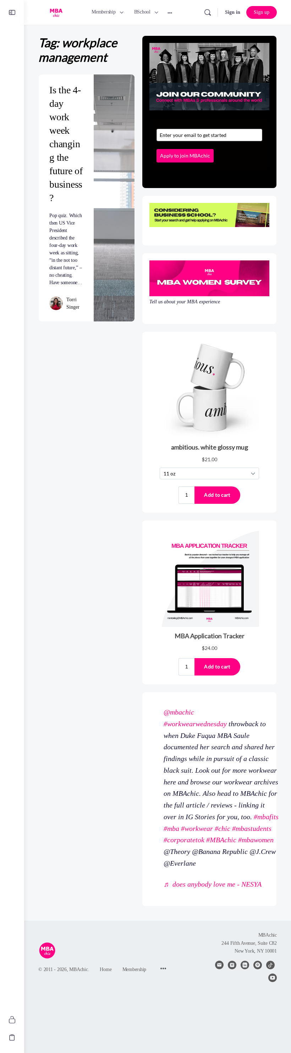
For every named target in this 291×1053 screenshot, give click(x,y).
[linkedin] (245, 965)
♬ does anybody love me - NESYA (213, 884)
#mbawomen (256, 840)
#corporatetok (184, 840)
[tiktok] (270, 965)
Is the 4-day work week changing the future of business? (66, 143)
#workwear (197, 828)
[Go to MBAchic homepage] (56, 11)
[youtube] (272, 978)
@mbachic (179, 712)
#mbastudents (251, 828)
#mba (171, 828)
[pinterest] (257, 965)
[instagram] (232, 965)
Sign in (232, 12)
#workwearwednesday (195, 724)
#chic (222, 828)
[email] (219, 965)
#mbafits (266, 817)
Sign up (261, 12)
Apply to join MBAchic (185, 156)
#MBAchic (221, 840)
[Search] (208, 12)
